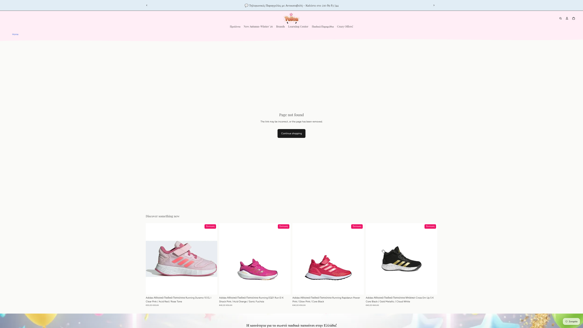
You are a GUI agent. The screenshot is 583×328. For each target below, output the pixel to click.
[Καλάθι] (573, 18)
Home (15, 34)
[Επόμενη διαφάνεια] (434, 5)
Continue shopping (291, 133)
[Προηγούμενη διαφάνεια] (146, 5)
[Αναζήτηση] (560, 18)
